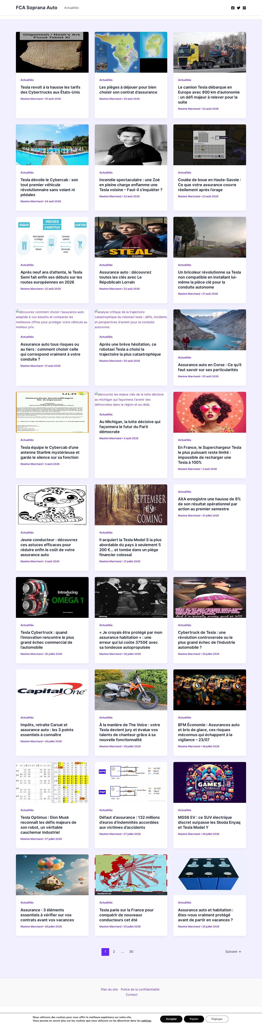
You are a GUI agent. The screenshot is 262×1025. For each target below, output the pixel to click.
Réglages (217, 1019)
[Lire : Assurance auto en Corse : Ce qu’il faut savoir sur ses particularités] (209, 329)
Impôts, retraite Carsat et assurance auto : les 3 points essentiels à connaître (47, 730)
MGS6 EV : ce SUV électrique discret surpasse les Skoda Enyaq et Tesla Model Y (209, 822)
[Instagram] (244, 8)
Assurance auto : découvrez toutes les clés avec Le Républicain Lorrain (125, 277)
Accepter (171, 1019)
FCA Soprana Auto (36, 7)
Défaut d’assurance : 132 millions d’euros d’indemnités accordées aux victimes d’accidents (129, 822)
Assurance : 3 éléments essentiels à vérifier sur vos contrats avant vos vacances (47, 915)
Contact (132, 994)
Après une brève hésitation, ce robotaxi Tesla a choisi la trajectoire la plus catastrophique (130, 349)
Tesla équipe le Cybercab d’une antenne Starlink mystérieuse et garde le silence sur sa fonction (50, 452)
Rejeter (194, 1019)
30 (131, 951)
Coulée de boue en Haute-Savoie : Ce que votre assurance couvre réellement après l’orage (209, 185)
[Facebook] (233, 8)
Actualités (71, 8)
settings (146, 1021)
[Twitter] (238, 8)
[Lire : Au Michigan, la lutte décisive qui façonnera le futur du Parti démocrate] (131, 399)
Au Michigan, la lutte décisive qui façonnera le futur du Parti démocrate (129, 426)
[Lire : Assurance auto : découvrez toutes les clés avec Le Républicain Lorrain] (131, 237)
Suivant (233, 951)
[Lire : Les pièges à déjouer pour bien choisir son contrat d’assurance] (131, 52)
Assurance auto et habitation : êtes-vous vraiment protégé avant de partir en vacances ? (205, 915)
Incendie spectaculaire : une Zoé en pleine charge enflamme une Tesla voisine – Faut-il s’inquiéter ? (130, 185)
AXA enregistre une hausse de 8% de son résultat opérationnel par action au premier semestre (209, 504)
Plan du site (109, 989)
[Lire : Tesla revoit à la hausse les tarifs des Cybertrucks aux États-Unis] (52, 52)
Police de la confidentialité (140, 989)
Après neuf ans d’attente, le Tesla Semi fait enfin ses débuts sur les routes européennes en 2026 (51, 277)
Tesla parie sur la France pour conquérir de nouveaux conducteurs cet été (126, 915)
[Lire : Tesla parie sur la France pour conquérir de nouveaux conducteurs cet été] (131, 874)
